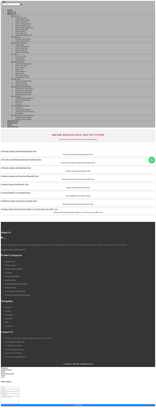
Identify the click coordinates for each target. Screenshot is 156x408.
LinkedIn (16, 249)
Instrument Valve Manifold (23, 92)
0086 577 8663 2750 (17, 342)
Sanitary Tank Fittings (22, 52)
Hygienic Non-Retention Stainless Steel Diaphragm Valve (78, 162)
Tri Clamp (14, 54)
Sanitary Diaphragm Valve (23, 23)
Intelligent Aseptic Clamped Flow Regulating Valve (78, 204)
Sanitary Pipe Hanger (21, 75)
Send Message (78, 405)
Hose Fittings (19, 113)
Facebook (4, 249)
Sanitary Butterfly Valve (22, 20)
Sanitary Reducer (20, 71)
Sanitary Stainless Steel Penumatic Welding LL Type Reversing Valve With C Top (78, 212)
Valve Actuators (15, 37)
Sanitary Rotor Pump (21, 84)
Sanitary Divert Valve (21, 29)
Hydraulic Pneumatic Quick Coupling (22, 115)
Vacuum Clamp (19, 58)
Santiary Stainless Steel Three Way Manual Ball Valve (78, 179)
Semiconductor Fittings (22, 77)
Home (9, 10)
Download (12, 123)
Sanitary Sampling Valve (22, 25)
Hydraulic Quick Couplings (23, 119)
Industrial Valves (16, 96)
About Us (11, 12)
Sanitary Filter (19, 44)
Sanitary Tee (19, 69)
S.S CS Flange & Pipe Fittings (20, 105)
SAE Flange (19, 107)
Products (11, 14)
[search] (21, 4)
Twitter (10, 249)
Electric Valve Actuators (22, 41)
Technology (13, 121)
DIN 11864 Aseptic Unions (23, 63)
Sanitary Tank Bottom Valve (23, 35)
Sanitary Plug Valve (21, 33)
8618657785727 (6, 370)
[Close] (2, 386)
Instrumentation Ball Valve (23, 94)
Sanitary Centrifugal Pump (23, 81)
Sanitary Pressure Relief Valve (24, 27)
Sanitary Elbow (20, 67)
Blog (9, 125)
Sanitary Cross (19, 73)
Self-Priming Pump (21, 83)
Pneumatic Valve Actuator (23, 39)
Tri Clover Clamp (20, 56)
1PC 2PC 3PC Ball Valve (22, 100)
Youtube (22, 249)
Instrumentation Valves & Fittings (21, 86)
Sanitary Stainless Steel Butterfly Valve (78, 187)
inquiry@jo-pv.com (16, 349)
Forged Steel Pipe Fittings (23, 109)
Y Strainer (18, 104)
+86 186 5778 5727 (19, 357)
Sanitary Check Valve (21, 21)
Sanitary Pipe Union (21, 65)
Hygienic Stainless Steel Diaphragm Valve (78, 171)
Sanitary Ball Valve (21, 18)
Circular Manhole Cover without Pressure (78, 196)
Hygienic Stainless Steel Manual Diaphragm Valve (78, 154)
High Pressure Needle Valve (23, 90)
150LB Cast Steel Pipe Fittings (24, 111)
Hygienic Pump (15, 79)
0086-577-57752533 (15, 345)
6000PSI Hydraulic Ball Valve (24, 98)
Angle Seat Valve (20, 31)
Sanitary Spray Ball (21, 50)
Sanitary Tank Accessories (19, 42)
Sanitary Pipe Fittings (17, 62)
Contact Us (12, 126)
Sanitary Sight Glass (21, 48)
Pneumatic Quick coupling (23, 117)
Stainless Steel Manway (22, 46)
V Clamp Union (20, 60)
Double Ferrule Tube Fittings (24, 88)
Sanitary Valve (15, 16)
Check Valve (19, 102)
